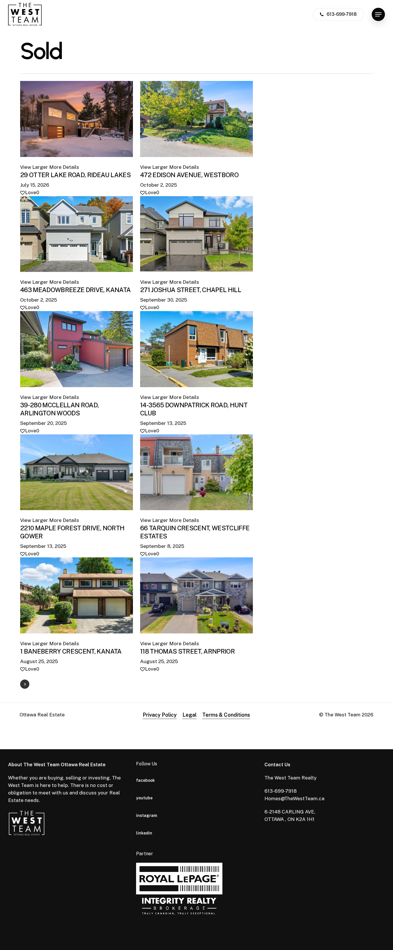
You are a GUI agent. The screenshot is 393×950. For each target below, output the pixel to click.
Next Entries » (24, 684)
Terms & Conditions (226, 715)
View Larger (34, 167)
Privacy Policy (160, 715)
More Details (64, 167)
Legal (189, 715)
